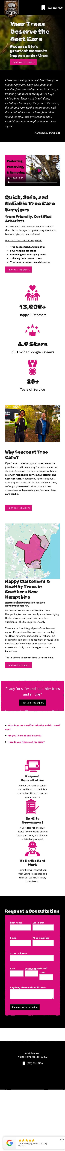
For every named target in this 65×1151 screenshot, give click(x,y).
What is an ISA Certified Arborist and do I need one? (32, 727)
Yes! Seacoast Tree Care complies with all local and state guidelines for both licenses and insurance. (32, 735)
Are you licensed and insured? (24, 735)
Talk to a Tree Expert (23, 62)
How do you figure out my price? (26, 741)
